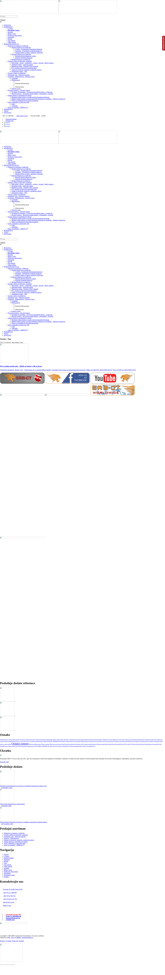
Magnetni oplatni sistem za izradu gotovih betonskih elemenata (30, 97)
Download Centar (9, 875)
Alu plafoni (66, 739)
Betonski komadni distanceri (23, 58)
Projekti (17, 370)
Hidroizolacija (15, 80)
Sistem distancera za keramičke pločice (153, 744)
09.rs (12, 937)
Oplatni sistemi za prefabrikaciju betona (19, 95)
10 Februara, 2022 (6, 787)
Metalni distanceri (85, 741)
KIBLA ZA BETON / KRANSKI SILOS (99, 370)
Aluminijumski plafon (30, 739)
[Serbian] (7, 126)
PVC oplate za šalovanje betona (137, 744)
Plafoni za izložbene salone (35, 744)
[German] (7, 124)
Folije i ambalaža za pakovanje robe (18, 102)
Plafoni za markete (45, 744)
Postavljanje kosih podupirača (68, 744)
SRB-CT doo (7, 905)
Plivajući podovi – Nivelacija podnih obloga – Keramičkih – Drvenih (32, 94)
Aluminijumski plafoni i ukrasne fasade (54, 739)
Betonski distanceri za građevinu (21, 54)
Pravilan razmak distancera (90, 744)
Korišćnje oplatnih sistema (67, 741)
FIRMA (18, 937)
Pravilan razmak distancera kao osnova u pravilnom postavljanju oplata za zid (23, 786)
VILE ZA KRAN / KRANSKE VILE (124, 370)
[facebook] (0, 129)
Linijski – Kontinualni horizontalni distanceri (28, 49)
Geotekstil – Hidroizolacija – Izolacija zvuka (21, 76)
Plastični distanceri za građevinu (21, 47)
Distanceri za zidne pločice (151, 739)
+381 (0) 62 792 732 (9, 896)
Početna (6, 854)
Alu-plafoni (22, 739)
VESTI (6, 111)
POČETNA (7, 25)
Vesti (21, 370)
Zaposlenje (11, 37)
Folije (13, 104)
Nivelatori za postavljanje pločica (141, 741)
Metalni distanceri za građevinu (20, 59)
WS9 (8, 937)
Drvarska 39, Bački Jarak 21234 (12, 889)
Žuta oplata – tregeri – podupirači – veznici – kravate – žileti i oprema (32, 63)
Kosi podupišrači (77, 741)
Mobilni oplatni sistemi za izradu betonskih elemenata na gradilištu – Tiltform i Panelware (38, 99)
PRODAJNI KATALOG (11, 44)
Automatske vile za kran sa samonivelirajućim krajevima (68, 370)
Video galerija (12, 42)
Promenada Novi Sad (120, 744)
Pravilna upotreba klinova (102, 744)
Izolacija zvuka (16, 88)
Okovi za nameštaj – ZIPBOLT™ (18, 107)
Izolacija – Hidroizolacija (11, 838)
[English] (7, 122)
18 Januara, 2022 (6, 806)
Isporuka (10, 32)
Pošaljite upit (9, 121)
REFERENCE (8, 109)
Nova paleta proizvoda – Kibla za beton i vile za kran (21, 366)
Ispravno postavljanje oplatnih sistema (34, 741)
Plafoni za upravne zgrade (55, 744)
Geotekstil (14, 78)
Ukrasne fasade (11, 746)
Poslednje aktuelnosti (7, 370)
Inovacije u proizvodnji (21, 741)
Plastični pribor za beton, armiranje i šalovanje (29, 52)
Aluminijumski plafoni (41, 739)
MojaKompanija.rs (27, 937)
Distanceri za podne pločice (119, 739)
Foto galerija (11, 40)
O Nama (10, 28)
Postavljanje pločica (79, 744)
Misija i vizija (12, 34)
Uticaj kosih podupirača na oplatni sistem (24, 746)
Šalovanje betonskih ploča (64, 746)
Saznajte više (4, 762)
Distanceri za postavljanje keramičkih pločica (135, 739)
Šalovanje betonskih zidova (89, 746)
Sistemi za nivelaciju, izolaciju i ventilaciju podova (19, 840)
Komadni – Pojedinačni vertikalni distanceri (28, 51)
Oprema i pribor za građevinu (16, 73)
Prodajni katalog (9, 858)
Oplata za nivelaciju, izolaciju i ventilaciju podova (26, 70)
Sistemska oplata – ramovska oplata (22, 64)
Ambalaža (14, 106)
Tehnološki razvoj (4, 746)
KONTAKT (7, 112)
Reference (7, 859)
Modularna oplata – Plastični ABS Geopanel (24, 66)
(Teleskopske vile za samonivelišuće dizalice (37, 370)
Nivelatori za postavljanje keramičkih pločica (124, 741)
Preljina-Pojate (111, 744)
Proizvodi (15, 941)
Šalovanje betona (54, 746)
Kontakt (6, 877)
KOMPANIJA (8, 27)
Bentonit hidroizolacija (22, 83)
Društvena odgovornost (15, 35)
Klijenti (10, 39)
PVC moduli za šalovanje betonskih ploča (24, 68)
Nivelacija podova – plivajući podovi (19, 90)
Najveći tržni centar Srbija (108, 741)
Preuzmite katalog (11, 119)
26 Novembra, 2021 (7, 824)
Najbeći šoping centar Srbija (95, 741)
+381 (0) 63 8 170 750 (10, 899)
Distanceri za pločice (107, 739)
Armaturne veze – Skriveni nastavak (19, 75)
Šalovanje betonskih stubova (76, 746)
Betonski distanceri (98, 739)
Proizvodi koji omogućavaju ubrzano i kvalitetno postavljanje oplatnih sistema (23, 822)
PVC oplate (127, 744)
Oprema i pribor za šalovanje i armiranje (20, 61)
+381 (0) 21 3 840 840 (10, 892)
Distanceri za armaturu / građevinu (18, 46)
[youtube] (1, 129)
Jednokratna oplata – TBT (19, 71)
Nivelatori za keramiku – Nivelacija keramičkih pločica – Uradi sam (31, 92)
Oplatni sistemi (20, 743)
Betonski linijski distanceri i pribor (25, 56)
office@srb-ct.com (22, 116)
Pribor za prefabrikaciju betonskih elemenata (24, 100)
